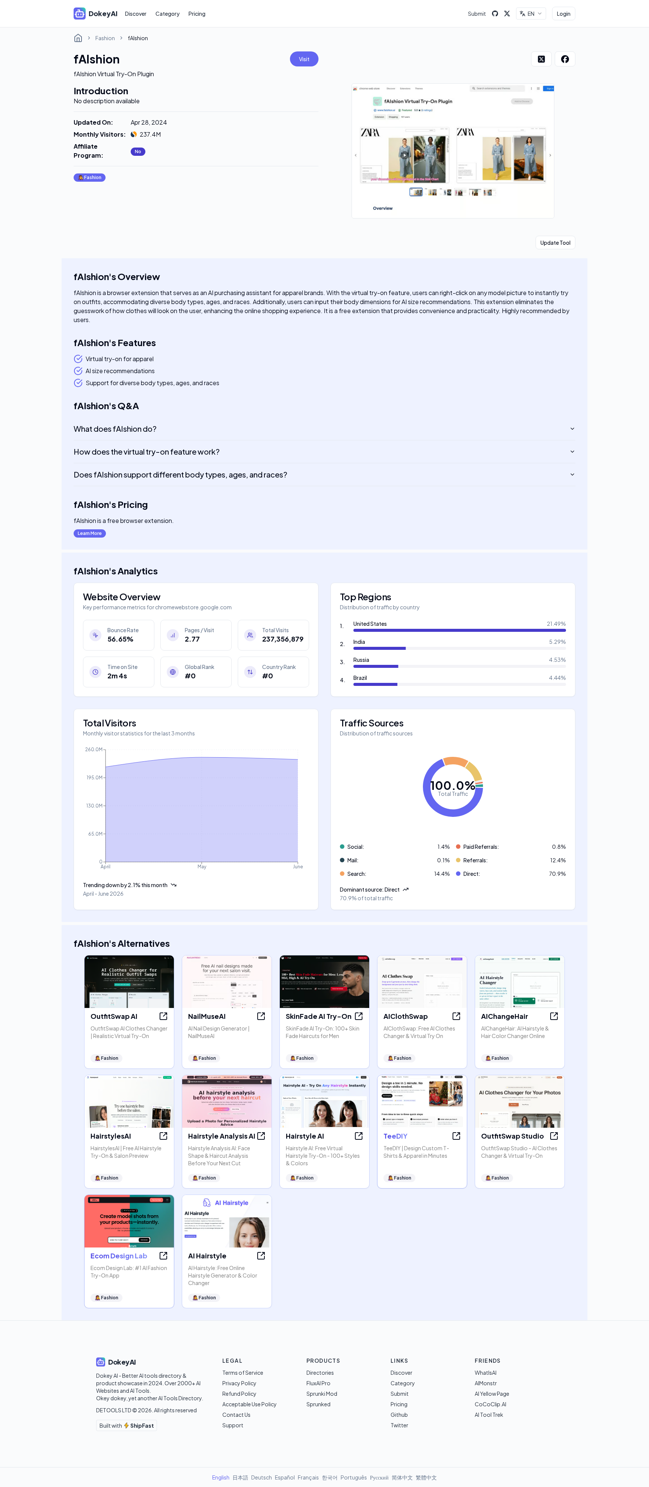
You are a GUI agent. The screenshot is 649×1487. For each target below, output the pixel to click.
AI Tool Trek (489, 1414)
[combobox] (531, 14)
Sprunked (318, 1404)
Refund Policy (239, 1393)
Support (232, 1425)
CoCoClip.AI (490, 1404)
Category (167, 13)
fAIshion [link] (138, 38)
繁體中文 (426, 1477)
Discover (135, 13)
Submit (477, 13)
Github (399, 1414)
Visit (304, 59)
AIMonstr (486, 1383)
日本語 (240, 1477)
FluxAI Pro (318, 1383)
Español (285, 1477)
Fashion (105, 38)
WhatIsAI (486, 1372)
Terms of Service (242, 1372)
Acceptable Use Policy (249, 1404)
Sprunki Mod (321, 1393)
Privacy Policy (239, 1383)
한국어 (330, 1477)
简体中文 (402, 1477)
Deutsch (261, 1477)
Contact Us (236, 1414)
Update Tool (555, 242)
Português (354, 1477)
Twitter (399, 1425)
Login (564, 13)
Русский (379, 1477)
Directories (320, 1372)
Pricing (197, 13)
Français (308, 1477)
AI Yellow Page (492, 1393)
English (220, 1477)
